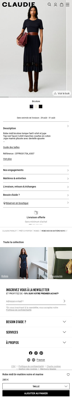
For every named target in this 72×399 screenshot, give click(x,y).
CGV (13, 366)
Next (64, 217)
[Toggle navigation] (67, 5)
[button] (55, 4)
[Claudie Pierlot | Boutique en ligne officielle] (18, 4)
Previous (9, 217)
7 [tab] (55, 98)
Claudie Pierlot (9, 231)
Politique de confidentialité (31, 366)
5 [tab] (37, 98)
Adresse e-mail (14, 301)
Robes (36, 231)
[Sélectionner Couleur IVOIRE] (36, 106)
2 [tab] (10, 98)
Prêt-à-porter (25, 231)
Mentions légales (48, 369)
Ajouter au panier (36, 393)
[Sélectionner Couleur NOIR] (40, 106)
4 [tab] (28, 98)
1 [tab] (1, 98)
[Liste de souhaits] (68, 374)
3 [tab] (19, 98)
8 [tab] (64, 98)
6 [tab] (46, 98)
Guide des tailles (11, 147)
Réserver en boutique (17, 203)
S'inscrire (64, 301)
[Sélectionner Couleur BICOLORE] (31, 106)
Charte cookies (53, 366)
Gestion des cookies (27, 369)
